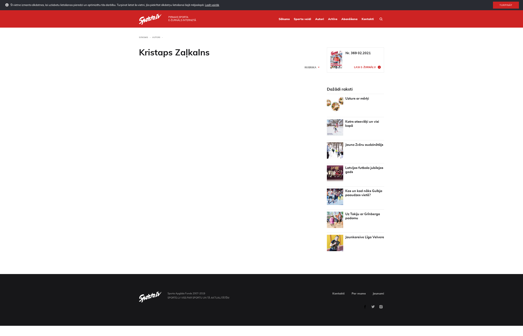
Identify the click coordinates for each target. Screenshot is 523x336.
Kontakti (368, 19)
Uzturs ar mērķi (357, 98)
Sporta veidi (302, 19)
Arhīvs (332, 19)
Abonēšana (349, 19)
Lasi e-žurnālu (365, 67)
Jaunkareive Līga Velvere (364, 237)
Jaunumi (378, 293)
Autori (319, 19)
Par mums (359, 293)
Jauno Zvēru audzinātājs (364, 144)
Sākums (284, 19)
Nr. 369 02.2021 (358, 53)
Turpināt (506, 5)
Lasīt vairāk (212, 5)
